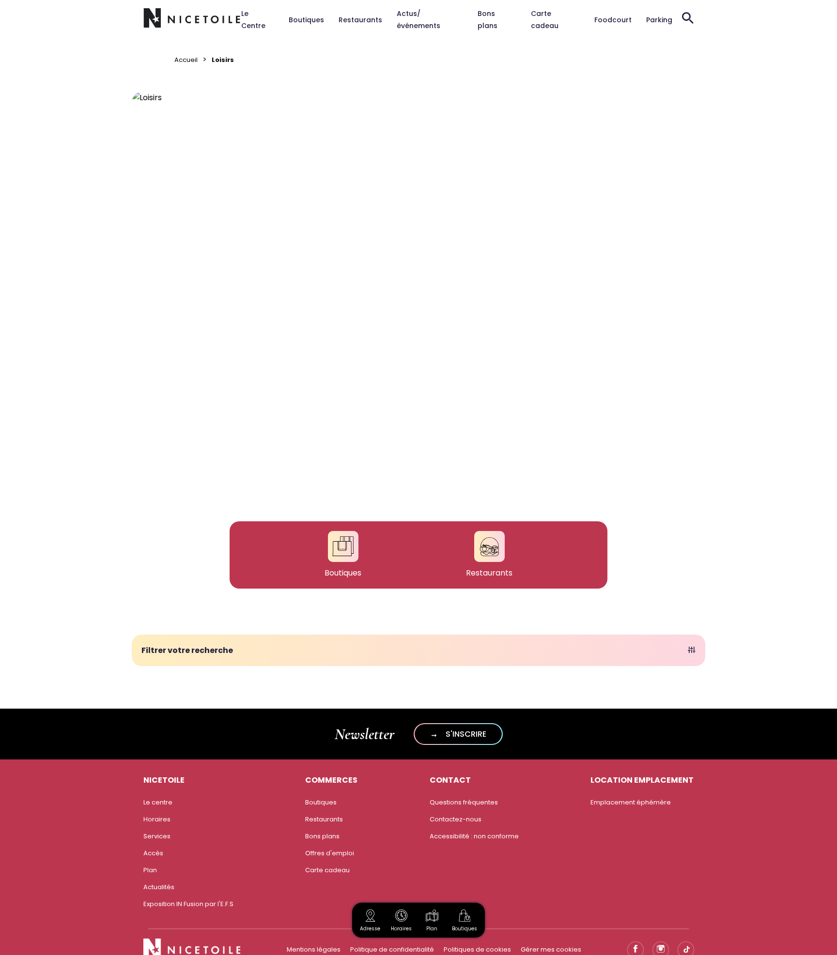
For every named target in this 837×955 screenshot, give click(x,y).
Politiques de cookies (477, 949)
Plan (431, 928)
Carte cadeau (327, 870)
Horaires (156, 819)
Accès (153, 853)
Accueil (186, 59)
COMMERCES (331, 780)
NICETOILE (164, 780)
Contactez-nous (455, 819)
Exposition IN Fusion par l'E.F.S (188, 904)
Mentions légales (314, 949)
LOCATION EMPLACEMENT (642, 780)
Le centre (157, 802)
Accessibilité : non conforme (474, 836)
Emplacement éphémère (630, 802)
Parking (659, 20)
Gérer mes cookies (551, 949)
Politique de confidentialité (392, 949)
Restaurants (360, 20)
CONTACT (450, 780)
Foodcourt (613, 20)
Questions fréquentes (464, 802)
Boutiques (306, 20)
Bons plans (322, 836)
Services (156, 836)
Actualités (158, 887)
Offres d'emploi (329, 853)
